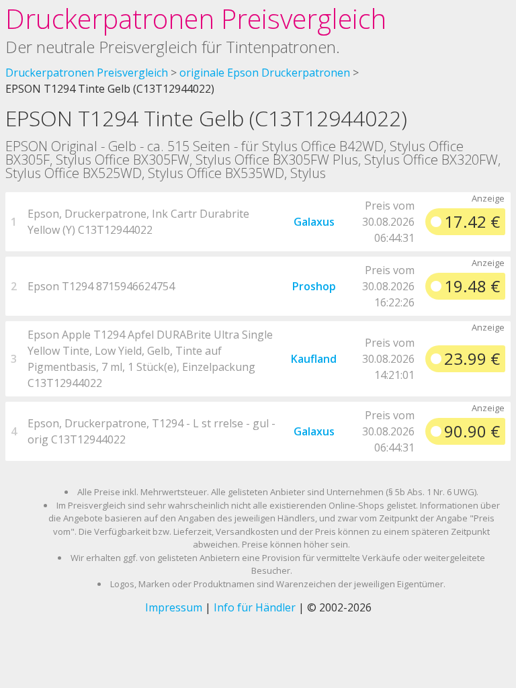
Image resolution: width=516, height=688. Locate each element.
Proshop (314, 286)
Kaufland (314, 358)
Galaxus (314, 221)
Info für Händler (255, 607)
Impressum (173, 607)
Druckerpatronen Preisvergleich (195, 18)
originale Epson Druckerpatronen (264, 72)
